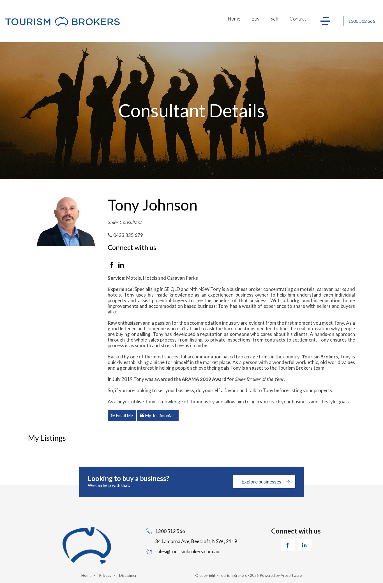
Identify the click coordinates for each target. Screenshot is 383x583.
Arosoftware (291, 575)
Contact (298, 19)
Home (234, 19)
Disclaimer (128, 575)
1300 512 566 (361, 21)
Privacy (105, 575)
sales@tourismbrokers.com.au (187, 551)
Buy (255, 19)
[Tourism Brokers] (62, 22)
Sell (274, 19)
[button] (122, 415)
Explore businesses (261, 482)
